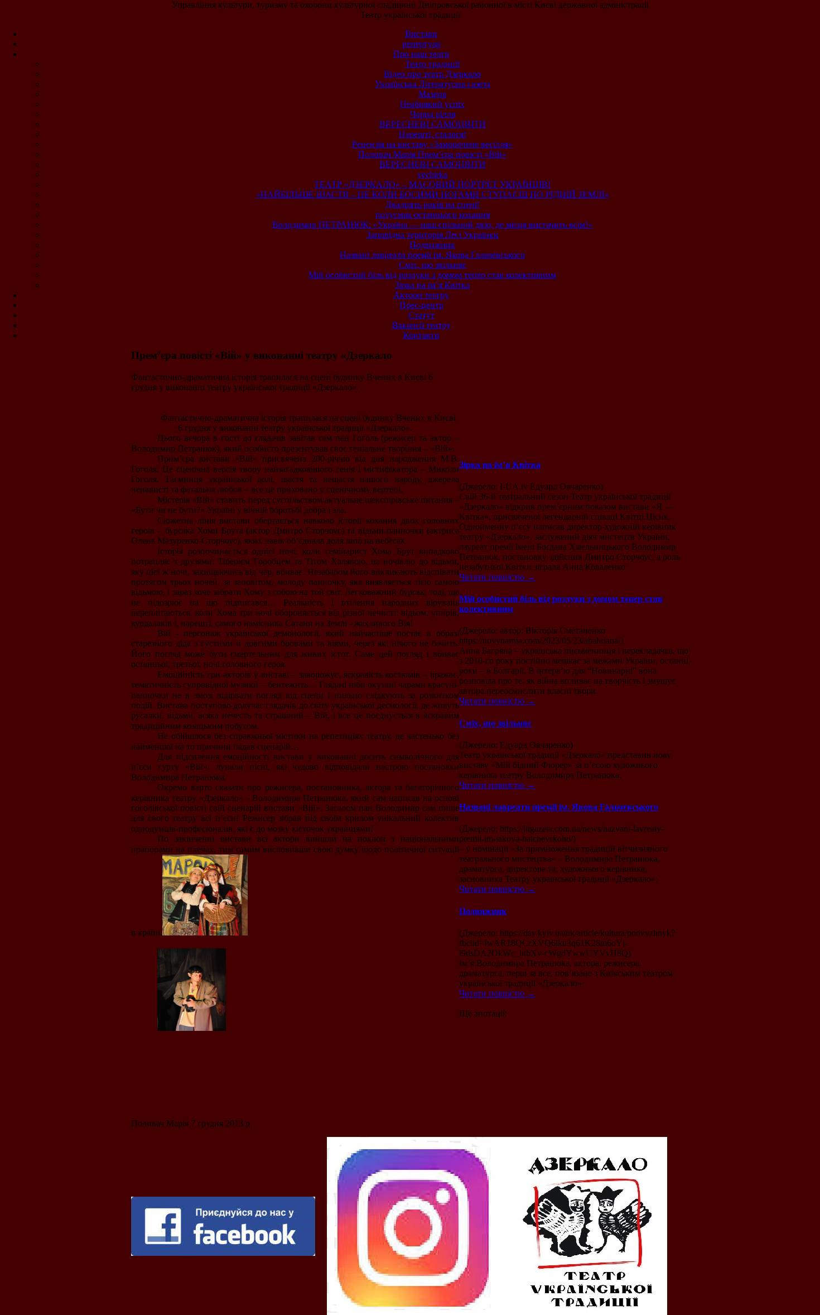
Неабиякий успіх (432, 104)
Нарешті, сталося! (432, 134)
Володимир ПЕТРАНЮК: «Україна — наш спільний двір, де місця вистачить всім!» (432, 224)
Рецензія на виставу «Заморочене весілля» (432, 144)
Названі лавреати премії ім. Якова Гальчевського (432, 255)
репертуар (421, 44)
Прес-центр (421, 305)
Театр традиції (432, 64)
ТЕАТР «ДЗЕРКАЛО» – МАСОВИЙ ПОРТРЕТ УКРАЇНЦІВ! (432, 184)
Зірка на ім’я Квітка (432, 285)
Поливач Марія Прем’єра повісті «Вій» (432, 154)
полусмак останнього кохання (432, 214)
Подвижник (432, 244)
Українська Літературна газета (432, 84)
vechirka (432, 174)
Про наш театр (421, 54)
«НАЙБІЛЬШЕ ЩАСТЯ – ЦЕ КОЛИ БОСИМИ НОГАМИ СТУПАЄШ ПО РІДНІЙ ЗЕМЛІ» (432, 194)
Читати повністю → (497, 577)
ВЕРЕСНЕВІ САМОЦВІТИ (432, 124)
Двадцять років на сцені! (432, 204)
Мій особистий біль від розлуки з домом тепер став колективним (432, 275)
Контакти (421, 335)
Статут (421, 315)
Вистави (421, 34)
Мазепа (432, 94)
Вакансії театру (421, 325)
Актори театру (421, 295)
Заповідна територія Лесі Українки (432, 234)
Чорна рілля (432, 114)
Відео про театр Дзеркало (432, 74)
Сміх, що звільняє (432, 265)
